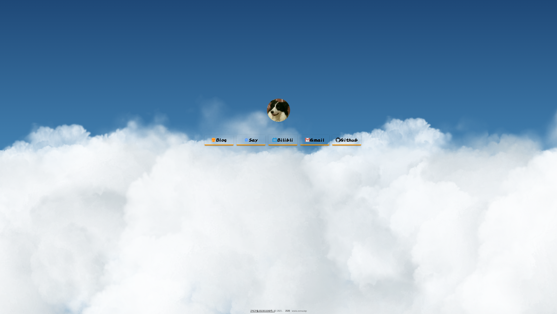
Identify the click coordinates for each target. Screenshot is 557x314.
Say (253, 140)
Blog (221, 140)
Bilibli (285, 140)
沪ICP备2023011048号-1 (262, 311)
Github (349, 140)
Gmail (317, 140)
